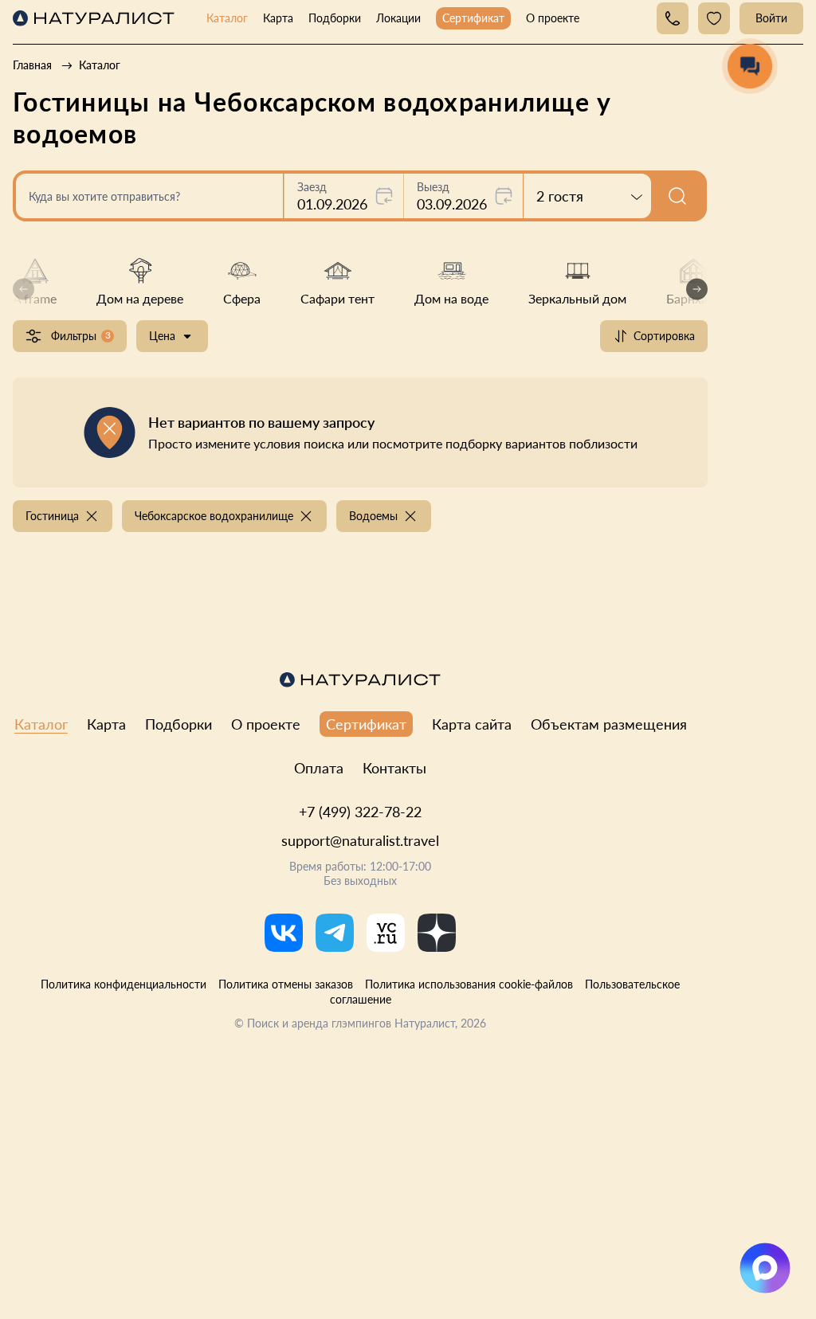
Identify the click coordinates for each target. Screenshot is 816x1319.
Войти (771, 18)
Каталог (227, 18)
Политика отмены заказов (285, 984)
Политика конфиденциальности (123, 984)
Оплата (318, 768)
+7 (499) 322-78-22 (360, 811)
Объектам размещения (609, 724)
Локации (398, 18)
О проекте (552, 18)
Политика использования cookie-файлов (469, 984)
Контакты (394, 768)
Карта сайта (472, 724)
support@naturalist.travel (360, 840)
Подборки (334, 18)
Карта (278, 18)
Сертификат (473, 18)
